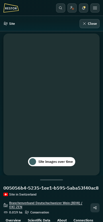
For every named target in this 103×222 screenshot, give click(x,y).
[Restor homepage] (11, 8)
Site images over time (55, 161)
